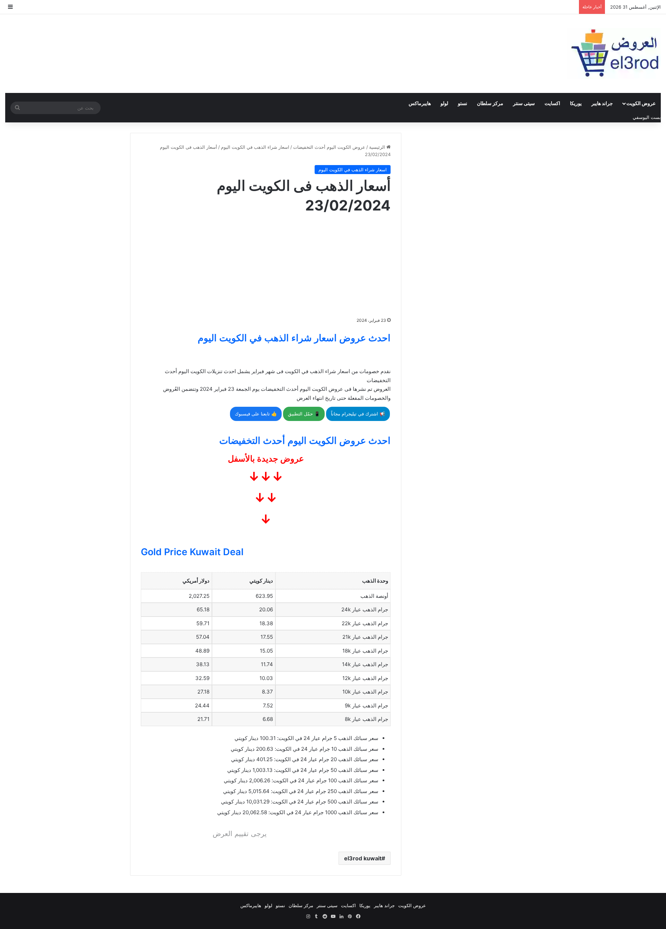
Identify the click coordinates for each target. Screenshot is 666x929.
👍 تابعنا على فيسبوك (256, 413)
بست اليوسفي (647, 117)
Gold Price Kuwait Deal (192, 552)
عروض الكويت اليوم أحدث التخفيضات (329, 147)
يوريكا (576, 103)
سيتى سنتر (524, 103)
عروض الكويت (641, 103)
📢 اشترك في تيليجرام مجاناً (358, 413)
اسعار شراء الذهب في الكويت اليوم (255, 147)
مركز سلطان (490, 103)
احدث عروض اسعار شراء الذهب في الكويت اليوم (294, 338)
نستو (462, 103)
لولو (444, 103)
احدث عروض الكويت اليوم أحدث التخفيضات (305, 440)
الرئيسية (377, 147)
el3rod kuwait (363, 858)
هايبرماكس (420, 103)
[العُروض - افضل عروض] (614, 53)
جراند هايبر (602, 103)
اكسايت (552, 103)
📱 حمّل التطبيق (304, 413)
